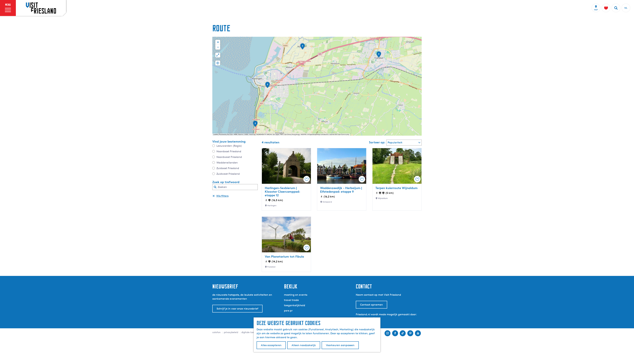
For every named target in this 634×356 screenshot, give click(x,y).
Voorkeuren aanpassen (340, 345)
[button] (379, 56)
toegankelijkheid (294, 305)
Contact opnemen (371, 304)
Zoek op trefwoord (225, 182)
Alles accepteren (271, 345)
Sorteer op (377, 142)
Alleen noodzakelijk (304, 345)
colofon (216, 332)
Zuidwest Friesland (228, 173)
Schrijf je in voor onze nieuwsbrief (237, 308)
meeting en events (295, 294)
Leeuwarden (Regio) (229, 145)
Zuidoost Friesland (227, 168)
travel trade (291, 300)
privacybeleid (231, 332)
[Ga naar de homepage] (41, 7)
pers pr (288, 310)
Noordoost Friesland (228, 151)
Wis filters (222, 195)
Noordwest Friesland (229, 157)
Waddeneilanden (227, 162)
